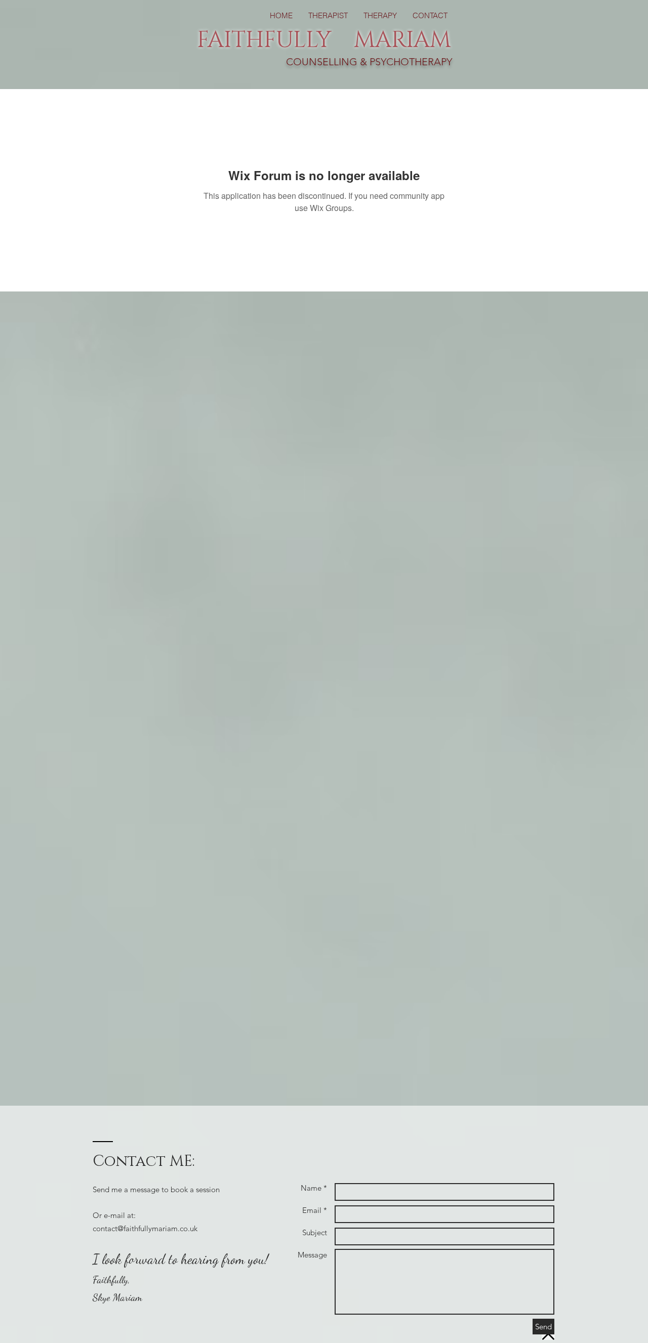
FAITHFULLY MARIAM (324, 40)
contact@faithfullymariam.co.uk (145, 1228)
